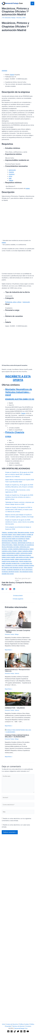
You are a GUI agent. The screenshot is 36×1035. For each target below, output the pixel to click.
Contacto (28, 1026)
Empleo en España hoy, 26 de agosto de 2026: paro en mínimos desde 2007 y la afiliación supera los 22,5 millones (19, 474)
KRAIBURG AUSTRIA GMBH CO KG (19, 399)
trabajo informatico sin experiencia (23, 545)
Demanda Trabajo (9, 634)
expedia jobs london (8, 573)
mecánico (12, 174)
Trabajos (4, 532)
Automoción (26, 302)
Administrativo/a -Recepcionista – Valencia (18, 670)
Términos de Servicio (18, 1026)
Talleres (11, 180)
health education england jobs (11, 563)
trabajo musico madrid (8, 557)
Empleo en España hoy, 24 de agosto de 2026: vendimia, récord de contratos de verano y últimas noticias (19, 497)
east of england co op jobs (10, 565)
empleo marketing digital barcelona (18, 549)
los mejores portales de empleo (21, 536)
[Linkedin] (14, 589)
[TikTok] (15, 1031)
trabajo (28, 188)
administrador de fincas (25, 543)
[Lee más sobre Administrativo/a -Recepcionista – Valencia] (18, 660)
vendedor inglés (12, 532)
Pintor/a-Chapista (14, 432)
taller (10, 178)
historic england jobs (25, 561)
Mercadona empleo (23, 532)
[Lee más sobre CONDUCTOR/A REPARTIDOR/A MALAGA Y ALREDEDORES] (18, 731)
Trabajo (23, 413)
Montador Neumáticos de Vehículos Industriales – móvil (18, 392)
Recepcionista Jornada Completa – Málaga (17, 631)
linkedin (14, 551)
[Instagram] (11, 1031)
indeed (20, 551)
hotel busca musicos (25, 555)
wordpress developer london (10, 571)
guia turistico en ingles (22, 557)
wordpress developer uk (14, 569)
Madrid (12, 74)
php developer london (26, 571)
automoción (12, 170)
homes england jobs (12, 561)
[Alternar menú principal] (32, 3)
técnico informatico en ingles (10, 547)
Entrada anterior (18, 595)
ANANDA (4, 70)
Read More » (8, 650)
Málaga (17, 634)
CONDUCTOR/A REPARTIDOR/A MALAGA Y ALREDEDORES (17, 736)
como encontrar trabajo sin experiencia (13, 538)
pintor (10, 176)
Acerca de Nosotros (12, 1024)
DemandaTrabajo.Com (21, 1028)
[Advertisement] (18, 51)
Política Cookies (24, 1024)
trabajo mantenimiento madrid (11, 553)
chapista (11, 172)
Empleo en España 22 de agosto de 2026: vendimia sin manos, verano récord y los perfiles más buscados (19, 522)
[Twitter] (6, 589)
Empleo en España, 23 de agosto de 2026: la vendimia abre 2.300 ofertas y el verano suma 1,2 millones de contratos (18, 509)
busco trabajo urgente (19, 534)
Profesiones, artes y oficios (13, 302)
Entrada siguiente (18, 598)
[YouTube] (28, 1031)
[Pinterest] (10, 589)
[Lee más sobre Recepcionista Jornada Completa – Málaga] (18, 619)
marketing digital (27, 551)
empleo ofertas (17, 540)
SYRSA (8, 437)
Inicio (3, 1024)
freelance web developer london (13, 567)
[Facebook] (2, 589)
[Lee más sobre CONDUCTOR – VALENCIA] (18, 699)
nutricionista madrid (26, 553)
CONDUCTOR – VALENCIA (15, 708)
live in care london (27, 569)
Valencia (17, 673)
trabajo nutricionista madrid (10, 555)
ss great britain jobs (26, 563)
